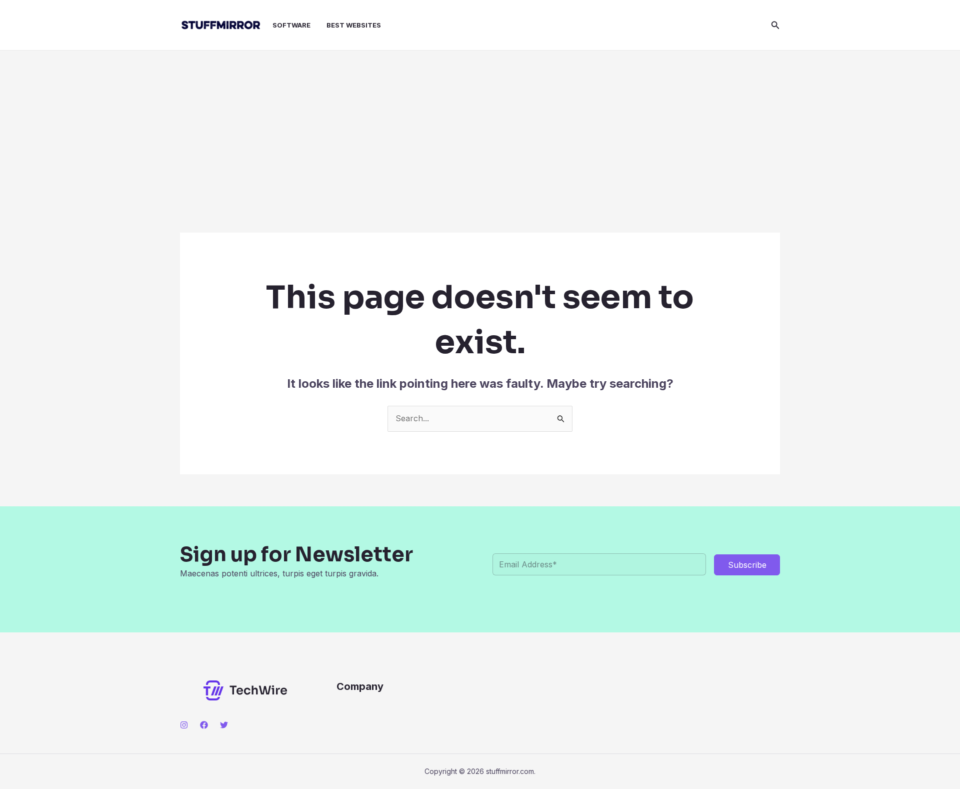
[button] (775, 25)
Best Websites (353, 25)
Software (291, 25)
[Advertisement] (480, 126)
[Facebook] (204, 725)
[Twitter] (224, 725)
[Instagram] (184, 725)
